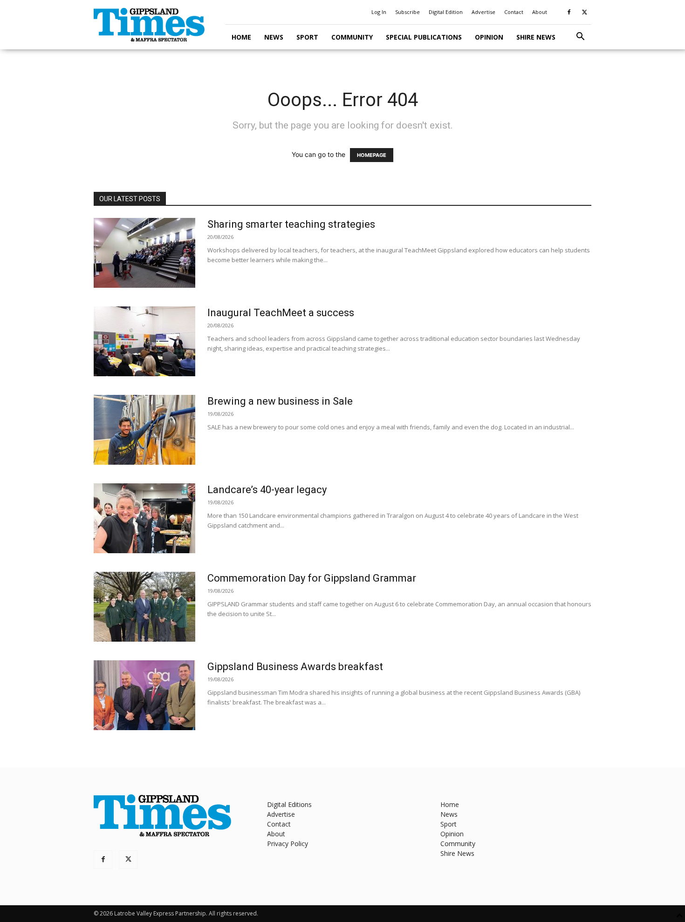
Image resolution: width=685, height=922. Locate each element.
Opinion (489, 37)
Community (352, 37)
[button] (580, 37)
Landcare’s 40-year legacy (267, 489)
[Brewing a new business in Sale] (144, 430)
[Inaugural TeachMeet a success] (144, 341)
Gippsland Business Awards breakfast (295, 666)
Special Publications (424, 37)
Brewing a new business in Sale (280, 401)
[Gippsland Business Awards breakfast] (144, 695)
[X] (584, 12)
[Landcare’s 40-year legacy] (144, 518)
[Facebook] (569, 12)
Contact (513, 11)
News (273, 37)
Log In (378, 11)
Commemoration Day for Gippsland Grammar (311, 578)
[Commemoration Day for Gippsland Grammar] (144, 607)
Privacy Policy (287, 843)
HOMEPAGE (371, 155)
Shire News (535, 37)
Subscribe (407, 11)
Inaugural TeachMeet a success (280, 313)
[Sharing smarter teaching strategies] (144, 253)
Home (241, 37)
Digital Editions (289, 804)
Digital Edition (446, 11)
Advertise (483, 11)
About (539, 11)
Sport (307, 37)
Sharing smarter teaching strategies (291, 224)
